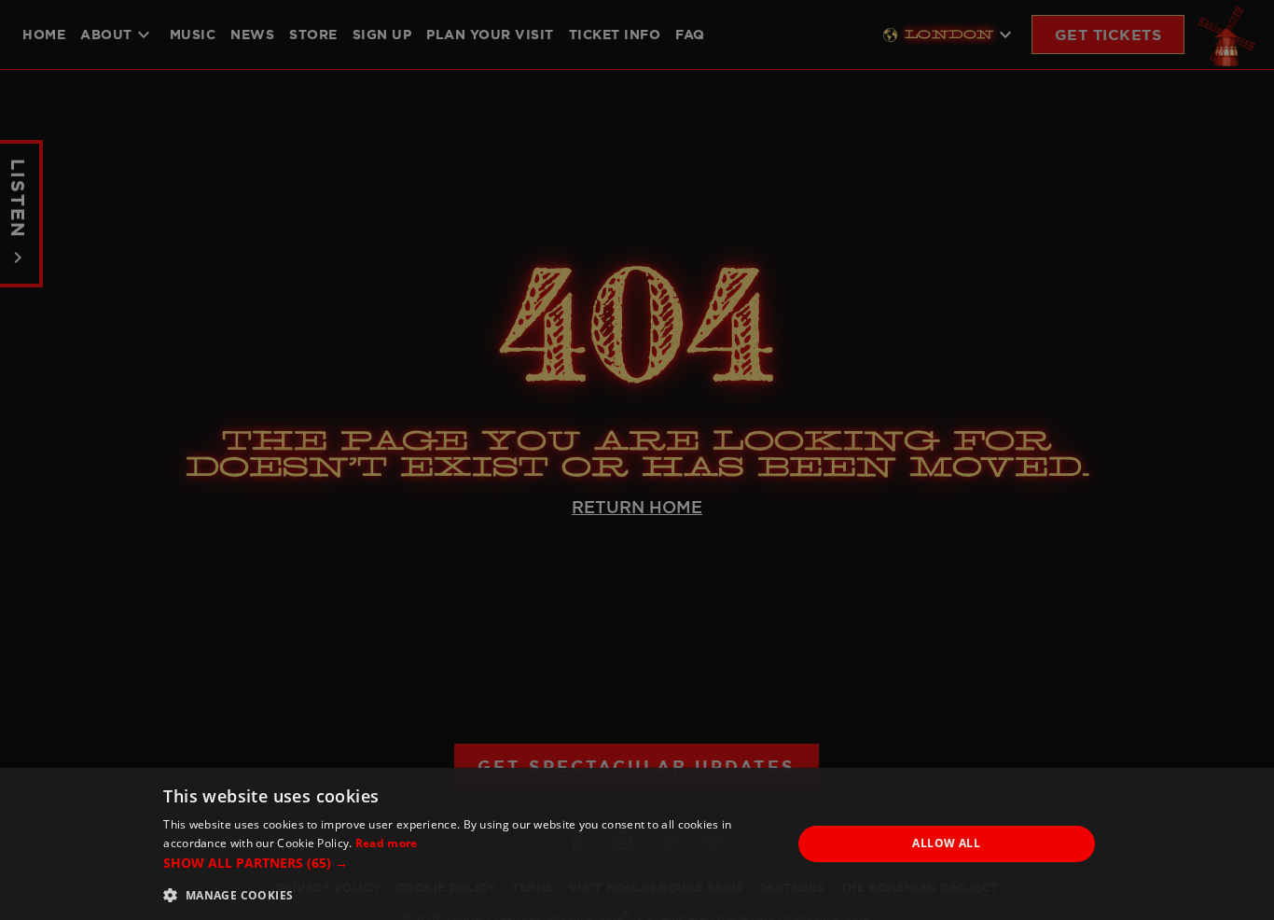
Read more (386, 843)
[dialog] (637, 844)
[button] (467, 862)
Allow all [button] (946, 843)
